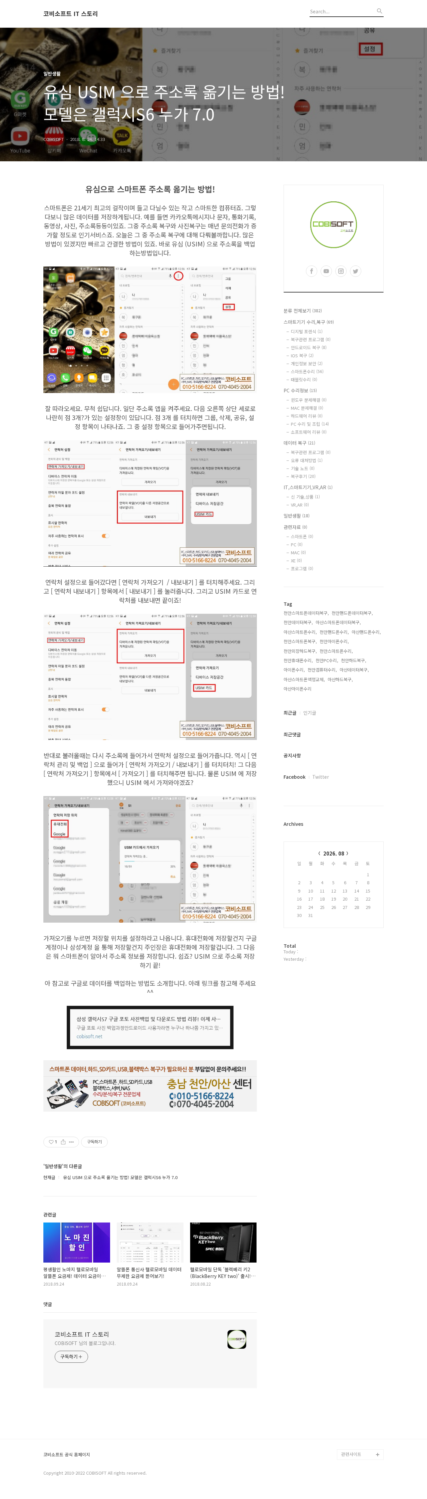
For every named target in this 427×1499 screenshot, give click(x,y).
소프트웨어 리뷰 (309, 432)
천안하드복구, (353, 660)
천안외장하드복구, (300, 651)
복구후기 (303, 476)
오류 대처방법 (307, 460)
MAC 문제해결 (307, 408)
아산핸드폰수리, (366, 632)
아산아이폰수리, (298, 689)
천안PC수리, (327, 660)
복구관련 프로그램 (311, 339)
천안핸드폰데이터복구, (352, 613)
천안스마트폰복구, (300, 641)
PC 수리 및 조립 (310, 424)
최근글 (290, 712)
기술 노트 (303, 468)
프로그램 (302, 568)
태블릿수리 (304, 379)
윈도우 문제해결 (309, 400)
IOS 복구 (302, 355)
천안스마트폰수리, (336, 651)
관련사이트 (351, 1454)
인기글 (309, 712)
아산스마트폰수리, (300, 632)
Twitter (320, 776)
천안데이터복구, (298, 622)
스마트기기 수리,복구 (309, 322)
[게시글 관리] (71, 1142)
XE (296, 560)
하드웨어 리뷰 (307, 416)
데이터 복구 (299, 442)
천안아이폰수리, (334, 641)
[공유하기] (63, 1142)
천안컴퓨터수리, (322, 670)
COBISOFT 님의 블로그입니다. (85, 1343)
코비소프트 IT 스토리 (70, 13)
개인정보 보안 (307, 363)
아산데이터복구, (354, 670)
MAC (298, 552)
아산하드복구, (340, 679)
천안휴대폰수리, (298, 660)
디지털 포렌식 (307, 331)
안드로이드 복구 (309, 347)
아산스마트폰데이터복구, (338, 622)
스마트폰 (302, 536)
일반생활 (297, 515)
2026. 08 (333, 853)
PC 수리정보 (300, 390)
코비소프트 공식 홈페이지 (66, 1454)
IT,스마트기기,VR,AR (308, 487)
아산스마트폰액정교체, (304, 679)
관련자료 (295, 527)
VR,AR (300, 505)
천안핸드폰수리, (334, 632)
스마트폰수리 (307, 371)
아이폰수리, (294, 670)
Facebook (295, 776)
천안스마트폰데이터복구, (306, 613)
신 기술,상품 (305, 497)
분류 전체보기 (303, 310)
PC (297, 544)
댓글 (47, 1304)
